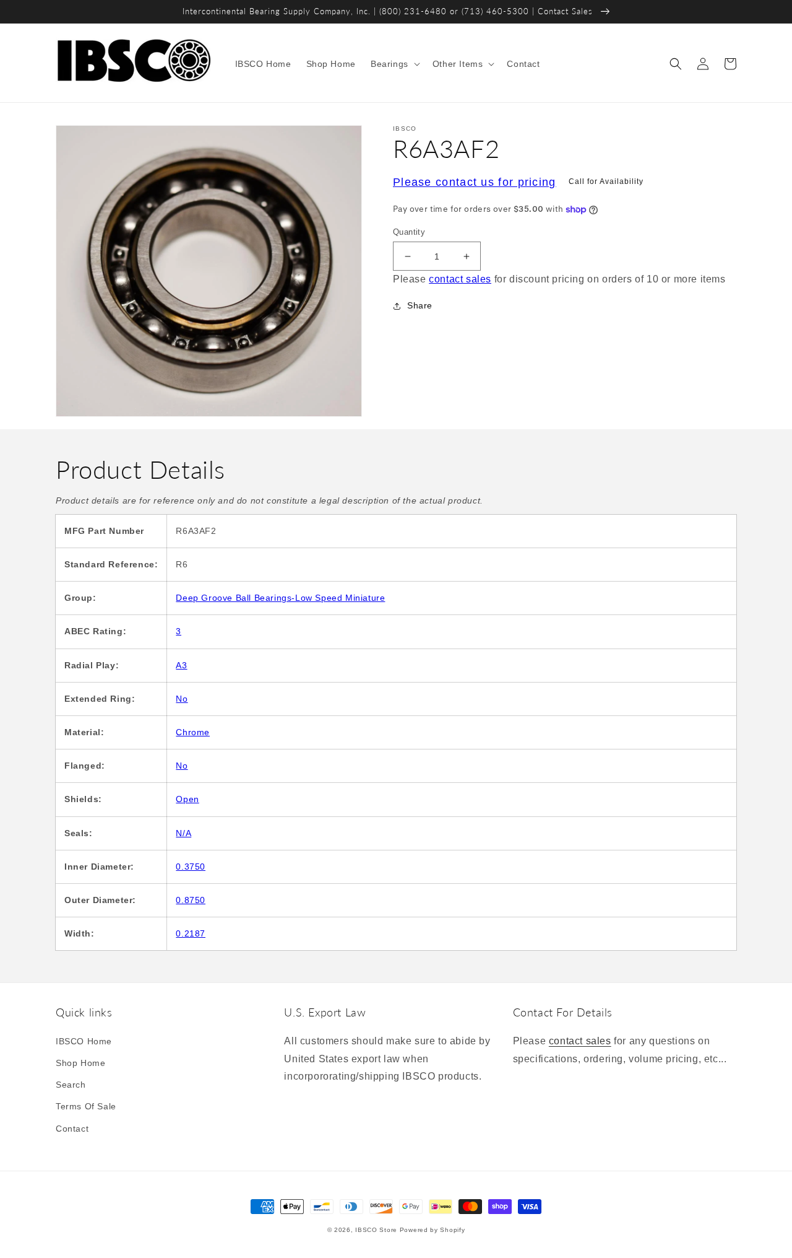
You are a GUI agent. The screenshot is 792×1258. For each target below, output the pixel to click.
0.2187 (190, 933)
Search (71, 1085)
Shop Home (80, 1063)
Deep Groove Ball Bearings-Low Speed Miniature (280, 598)
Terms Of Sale (86, 1106)
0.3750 (190, 866)
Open (187, 799)
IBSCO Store (376, 1229)
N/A (183, 833)
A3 (181, 665)
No (181, 699)
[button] (394, 64)
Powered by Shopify (432, 1229)
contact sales (460, 279)
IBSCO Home (84, 1041)
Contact (72, 1129)
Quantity (409, 232)
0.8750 (190, 900)
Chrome (193, 732)
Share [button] (420, 305)
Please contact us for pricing (474, 182)
